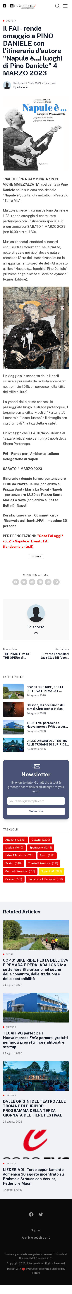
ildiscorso (22, 87)
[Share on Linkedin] (40, 582)
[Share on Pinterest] (48, 582)
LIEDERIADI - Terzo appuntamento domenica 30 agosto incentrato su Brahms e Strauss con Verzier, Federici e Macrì (33, 1176)
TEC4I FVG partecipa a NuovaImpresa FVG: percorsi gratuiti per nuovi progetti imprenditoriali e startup (35, 1040)
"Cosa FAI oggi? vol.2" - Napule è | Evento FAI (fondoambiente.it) (33, 541)
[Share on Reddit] (32, 582)
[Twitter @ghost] (40, 1214)
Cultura (11, 20)
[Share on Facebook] (15, 582)
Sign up (36, 1230)
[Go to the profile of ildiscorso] (7, 85)
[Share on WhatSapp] (56, 582)
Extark (36, 1272)
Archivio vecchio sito (36, 1237)
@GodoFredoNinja (40, 1268)
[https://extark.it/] (36, 633)
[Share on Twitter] (23, 582)
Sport (9, 954)
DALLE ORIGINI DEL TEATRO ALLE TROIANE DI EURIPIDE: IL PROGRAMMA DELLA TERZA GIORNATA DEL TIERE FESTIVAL (34, 1108)
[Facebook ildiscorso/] (31, 1214)
